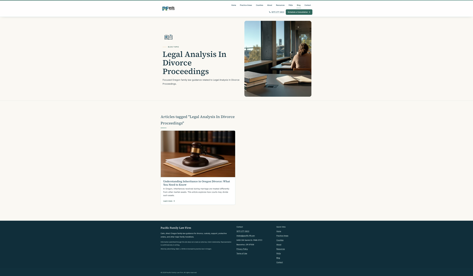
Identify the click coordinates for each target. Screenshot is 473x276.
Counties (259, 5)
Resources (280, 5)
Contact (307, 5)
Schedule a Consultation (298, 12)
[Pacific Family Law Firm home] (168, 9)
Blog (299, 5)
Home (233, 5)
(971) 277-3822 (277, 12)
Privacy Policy (242, 249)
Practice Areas (246, 5)
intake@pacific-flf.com (245, 236)
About (269, 5)
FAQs (291, 5)
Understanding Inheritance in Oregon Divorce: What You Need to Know (196, 183)
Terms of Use (241, 253)
